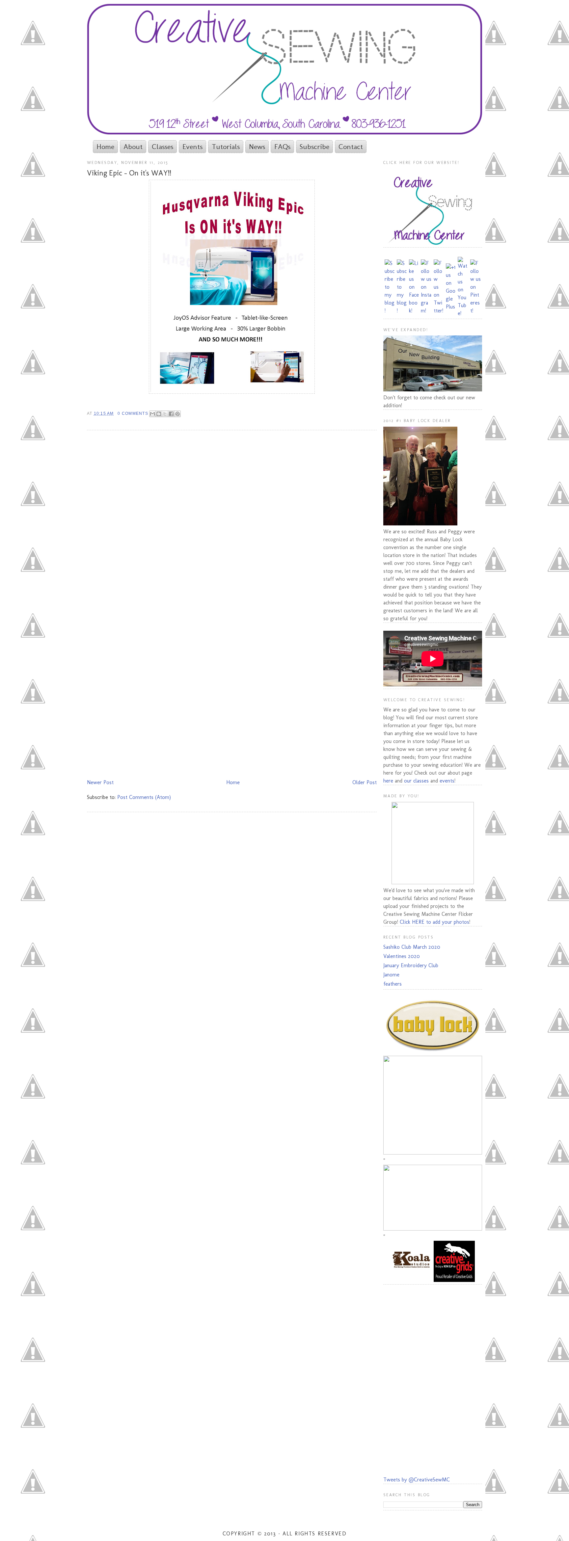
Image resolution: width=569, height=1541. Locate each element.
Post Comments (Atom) (144, 797)
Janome (391, 974)
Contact (351, 146)
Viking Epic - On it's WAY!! (129, 173)
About (133, 146)
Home (105, 146)
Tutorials (226, 146)
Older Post (364, 782)
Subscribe (314, 146)
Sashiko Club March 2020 (411, 947)
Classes (162, 146)
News (257, 146)
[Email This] (152, 414)
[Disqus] (232, 520)
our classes (416, 781)
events (447, 781)
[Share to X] (165, 414)
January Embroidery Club (410, 965)
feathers (392, 984)
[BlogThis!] (158, 414)
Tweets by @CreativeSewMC (416, 1479)
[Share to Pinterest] (177, 414)
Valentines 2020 (401, 956)
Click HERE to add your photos (434, 922)
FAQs (282, 146)
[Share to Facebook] (171, 414)
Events (192, 146)
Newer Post (100, 782)
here (388, 781)
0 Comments (133, 413)
